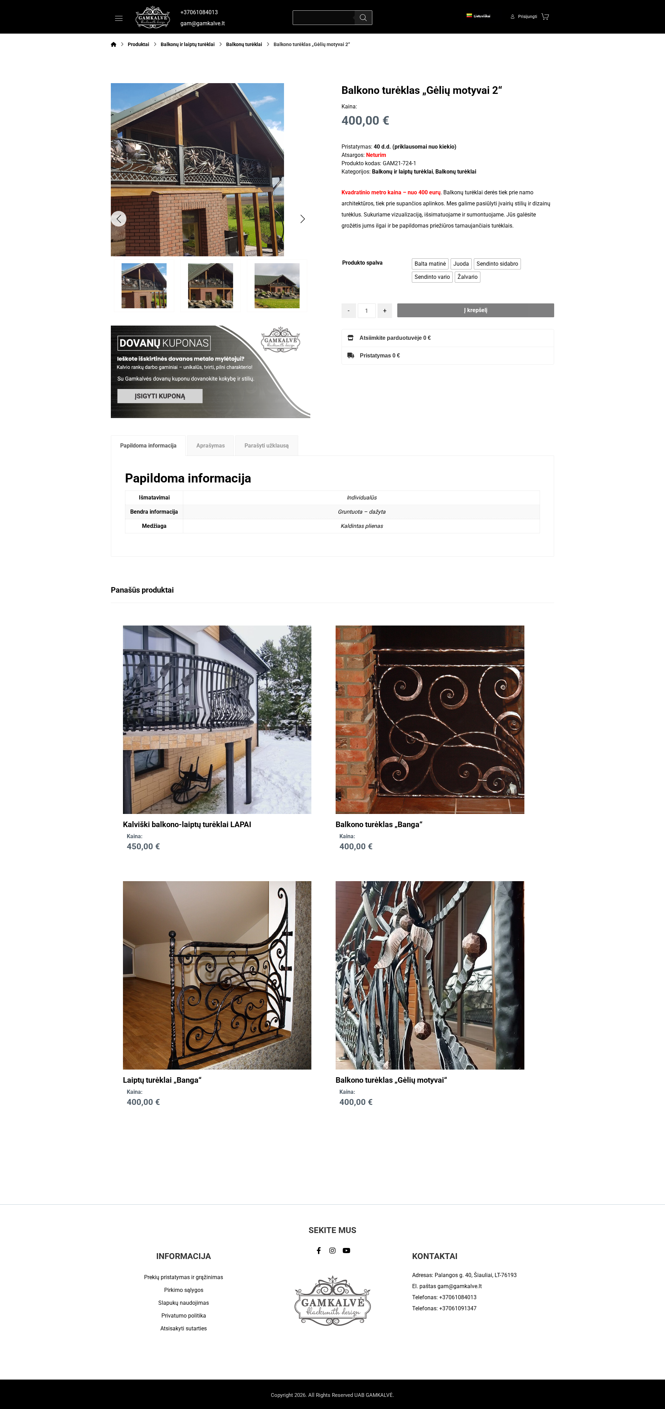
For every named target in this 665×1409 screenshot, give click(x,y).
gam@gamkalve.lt (459, 1286)
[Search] (363, 18)
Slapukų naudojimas (183, 1303)
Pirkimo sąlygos (183, 1290)
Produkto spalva (362, 262)
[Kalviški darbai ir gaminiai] (152, 16)
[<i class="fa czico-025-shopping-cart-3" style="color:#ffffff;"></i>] (545, 16)
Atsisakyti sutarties (183, 1328)
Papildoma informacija (148, 445)
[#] (319, 1251)
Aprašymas (210, 445)
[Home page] (113, 44)
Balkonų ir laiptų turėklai (402, 171)
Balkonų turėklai (455, 171)
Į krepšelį (475, 310)
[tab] (148, 445)
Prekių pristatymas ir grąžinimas (183, 1277)
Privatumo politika (183, 1315)
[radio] (430, 264)
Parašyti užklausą (267, 445)
